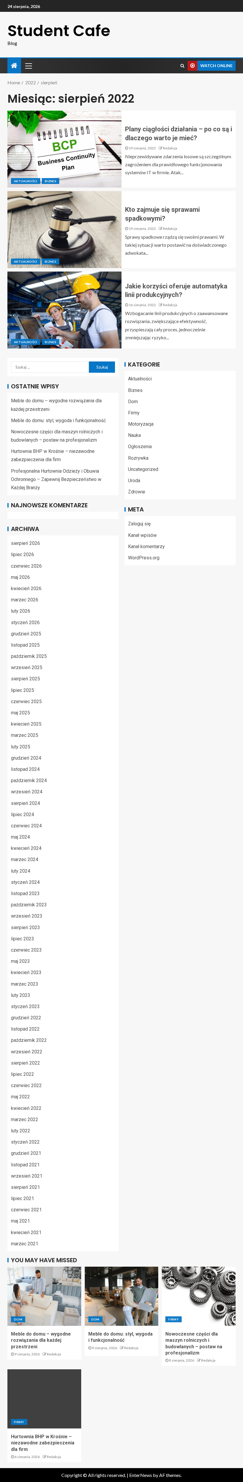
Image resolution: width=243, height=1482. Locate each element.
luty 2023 (20, 995)
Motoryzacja (141, 424)
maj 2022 (20, 1097)
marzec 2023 (24, 984)
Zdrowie (136, 492)
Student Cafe (58, 30)
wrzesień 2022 (26, 1052)
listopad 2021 (25, 1165)
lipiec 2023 (22, 939)
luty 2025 (20, 747)
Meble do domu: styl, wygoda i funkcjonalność (58, 420)
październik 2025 (29, 656)
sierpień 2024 (25, 803)
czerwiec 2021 (26, 1210)
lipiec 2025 (22, 690)
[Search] (182, 65)
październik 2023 (29, 905)
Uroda (134, 480)
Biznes (50, 181)
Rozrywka (138, 458)
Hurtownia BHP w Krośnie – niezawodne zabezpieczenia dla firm (42, 1443)
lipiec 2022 (22, 1074)
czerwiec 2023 (26, 950)
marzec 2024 (24, 859)
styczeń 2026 (25, 622)
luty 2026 (20, 611)
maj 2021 (20, 1221)
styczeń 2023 (25, 1006)
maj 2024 (20, 837)
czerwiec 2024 (26, 826)
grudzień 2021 (26, 1153)
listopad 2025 (25, 645)
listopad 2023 (25, 893)
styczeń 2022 (25, 1142)
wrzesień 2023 (26, 916)
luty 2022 (20, 1131)
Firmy (134, 413)
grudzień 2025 (26, 634)
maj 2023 (20, 961)
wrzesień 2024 (26, 792)
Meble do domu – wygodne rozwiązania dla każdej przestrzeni (41, 1340)
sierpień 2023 (25, 927)
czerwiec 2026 (26, 566)
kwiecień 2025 (26, 724)
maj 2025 (20, 713)
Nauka (134, 435)
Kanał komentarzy (146, 546)
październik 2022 (29, 1040)
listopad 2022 (25, 1029)
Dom (133, 401)
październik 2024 (29, 780)
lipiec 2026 (22, 554)
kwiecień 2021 (26, 1232)
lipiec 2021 (22, 1198)
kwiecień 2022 (26, 1108)
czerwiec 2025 (26, 701)
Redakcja (170, 148)
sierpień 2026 (25, 543)
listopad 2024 (25, 769)
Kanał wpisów (142, 535)
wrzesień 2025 (26, 667)
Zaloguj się (139, 524)
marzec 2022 (24, 1119)
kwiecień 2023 (26, 972)
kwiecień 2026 (26, 588)
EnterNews (140, 1475)
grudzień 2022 (26, 1018)
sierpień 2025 (25, 679)
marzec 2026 (24, 600)
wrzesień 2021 (26, 1176)
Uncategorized (143, 469)
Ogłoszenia (140, 446)
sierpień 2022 (25, 1063)
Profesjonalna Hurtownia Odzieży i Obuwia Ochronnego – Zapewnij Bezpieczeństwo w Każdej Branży (56, 479)
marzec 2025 (24, 735)
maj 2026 (20, 577)
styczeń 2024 (25, 882)
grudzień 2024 (26, 758)
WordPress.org (143, 558)
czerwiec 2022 (26, 1085)
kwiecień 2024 (26, 848)
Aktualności (25, 181)
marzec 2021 (24, 1244)
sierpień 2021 (25, 1187)
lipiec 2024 (22, 814)
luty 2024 (20, 871)
